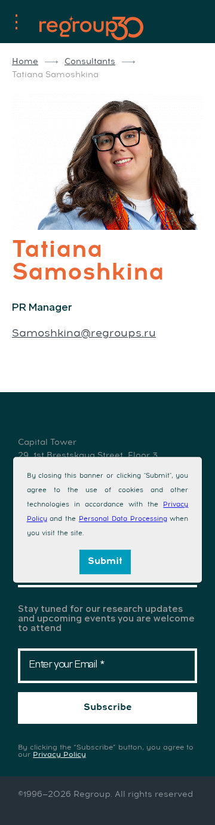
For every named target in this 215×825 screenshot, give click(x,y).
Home (25, 61)
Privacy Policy (59, 755)
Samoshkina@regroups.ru (84, 333)
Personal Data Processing (123, 519)
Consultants (89, 61)
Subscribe (108, 707)
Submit (105, 561)
